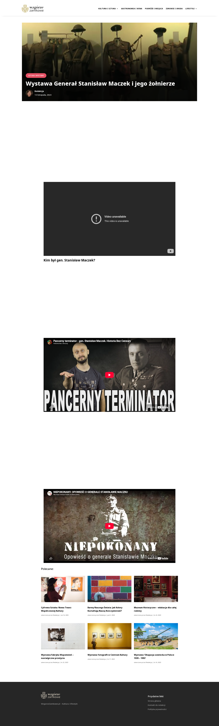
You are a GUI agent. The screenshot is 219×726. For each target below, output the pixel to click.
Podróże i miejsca (154, 8)
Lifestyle (190, 8)
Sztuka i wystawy (36, 75)
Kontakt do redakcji (156, 705)
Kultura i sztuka (107, 8)
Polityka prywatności (157, 709)
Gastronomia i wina (131, 8)
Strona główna (154, 701)
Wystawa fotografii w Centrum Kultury (107, 654)
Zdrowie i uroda (174, 8)
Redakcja (56, 615)
